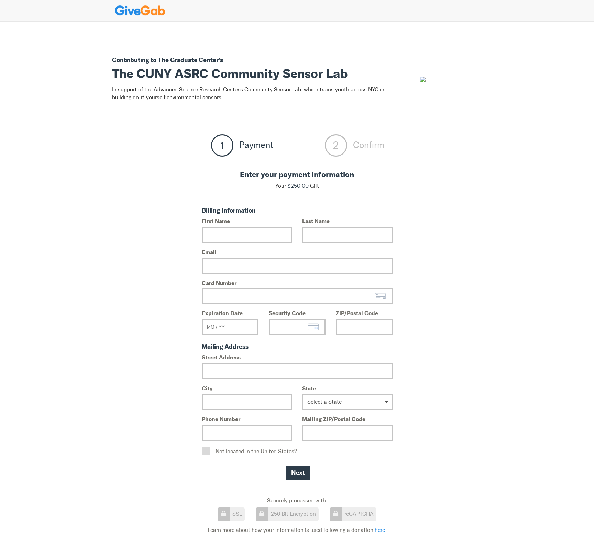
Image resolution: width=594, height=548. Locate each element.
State (309, 388)
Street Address (221, 357)
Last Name (316, 221)
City (207, 388)
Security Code (287, 313)
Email (209, 252)
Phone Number (221, 418)
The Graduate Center (188, 60)
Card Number (219, 282)
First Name (216, 221)
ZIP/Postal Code (357, 313)
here (380, 530)
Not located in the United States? (256, 451)
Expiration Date (222, 313)
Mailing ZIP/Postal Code (333, 418)
